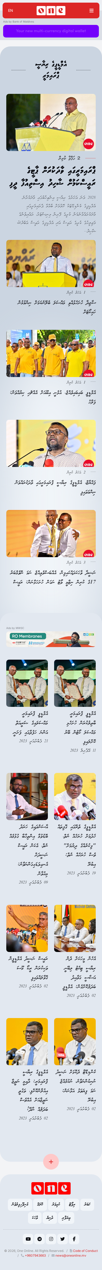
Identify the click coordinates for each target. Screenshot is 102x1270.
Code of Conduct (85, 1251)
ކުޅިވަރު (56, 1204)
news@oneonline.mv (70, 1255)
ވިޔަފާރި (66, 1218)
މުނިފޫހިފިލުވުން (20, 1204)
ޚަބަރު (87, 1204)
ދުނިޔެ (50, 1218)
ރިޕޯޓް (72, 1204)
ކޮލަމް (40, 1204)
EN (10, 10)
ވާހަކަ (35, 1218)
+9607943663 (35, 1255)
